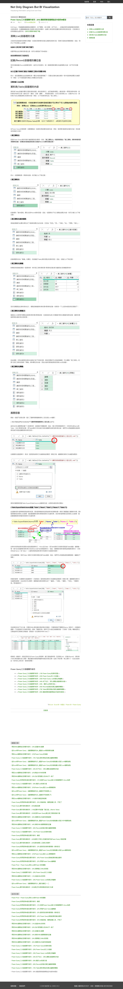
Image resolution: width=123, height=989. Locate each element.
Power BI (68, 705)
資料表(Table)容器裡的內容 (97, 35)
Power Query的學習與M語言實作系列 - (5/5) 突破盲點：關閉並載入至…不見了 (37, 802)
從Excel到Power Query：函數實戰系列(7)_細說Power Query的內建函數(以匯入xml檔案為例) (41, 761)
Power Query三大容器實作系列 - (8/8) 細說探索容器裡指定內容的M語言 (41, 692)
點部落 (87, 2)
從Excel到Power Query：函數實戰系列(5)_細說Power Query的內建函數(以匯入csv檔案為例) (41, 765)
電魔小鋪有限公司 (80, 986)
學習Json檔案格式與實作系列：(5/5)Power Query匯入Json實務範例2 (34, 787)
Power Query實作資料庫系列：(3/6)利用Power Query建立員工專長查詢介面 (36, 813)
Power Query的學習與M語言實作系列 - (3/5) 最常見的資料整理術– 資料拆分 (36, 846)
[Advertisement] (46, 727)
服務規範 (13, 986)
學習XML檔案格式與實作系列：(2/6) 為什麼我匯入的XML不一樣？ (33, 776)
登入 (108, 2)
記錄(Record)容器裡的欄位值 (98, 32)
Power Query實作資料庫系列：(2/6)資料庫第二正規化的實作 (31, 843)
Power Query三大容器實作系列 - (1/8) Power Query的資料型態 (38, 673)
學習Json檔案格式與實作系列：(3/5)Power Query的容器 (30, 754)
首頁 (94, 2)
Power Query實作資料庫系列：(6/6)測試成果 (26, 806)
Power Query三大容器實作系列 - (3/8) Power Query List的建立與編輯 (40, 679)
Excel (51, 705)
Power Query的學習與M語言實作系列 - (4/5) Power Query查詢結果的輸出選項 (37, 857)
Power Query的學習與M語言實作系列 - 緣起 (26, 835)
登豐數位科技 (99, 986)
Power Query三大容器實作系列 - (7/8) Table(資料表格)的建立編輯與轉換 (41, 689)
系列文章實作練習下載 (32, 31)
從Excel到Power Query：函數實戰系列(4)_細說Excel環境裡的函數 (33, 750)
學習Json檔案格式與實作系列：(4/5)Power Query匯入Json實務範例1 (34, 854)
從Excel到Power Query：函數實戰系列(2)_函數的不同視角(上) (32, 791)
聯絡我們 (22, 986)
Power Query (77, 705)
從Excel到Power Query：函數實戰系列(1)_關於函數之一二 (30, 883)
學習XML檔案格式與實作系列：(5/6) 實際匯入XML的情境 (30, 869)
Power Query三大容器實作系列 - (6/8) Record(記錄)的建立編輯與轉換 (40, 687)
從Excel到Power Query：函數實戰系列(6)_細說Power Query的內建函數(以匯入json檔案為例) (41, 850)
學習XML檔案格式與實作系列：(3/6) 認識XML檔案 (28, 747)
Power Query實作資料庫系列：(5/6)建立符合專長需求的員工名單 (32, 887)
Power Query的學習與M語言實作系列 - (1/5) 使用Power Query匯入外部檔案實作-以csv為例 (41, 780)
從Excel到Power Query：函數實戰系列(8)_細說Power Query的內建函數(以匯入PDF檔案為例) (41, 821)
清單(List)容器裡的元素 (96, 29)
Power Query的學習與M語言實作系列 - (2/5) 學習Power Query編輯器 (34, 861)
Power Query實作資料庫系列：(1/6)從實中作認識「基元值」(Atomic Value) (35, 809)
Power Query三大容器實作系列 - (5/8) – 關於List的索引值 (36, 684)
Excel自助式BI (30, 22)
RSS (101, 2)
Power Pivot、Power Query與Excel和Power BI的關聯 (29, 865)
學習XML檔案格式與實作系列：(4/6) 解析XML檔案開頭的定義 (31, 824)
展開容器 (92, 38)
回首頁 (46, 710)
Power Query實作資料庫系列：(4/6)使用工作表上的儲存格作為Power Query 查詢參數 (39, 839)
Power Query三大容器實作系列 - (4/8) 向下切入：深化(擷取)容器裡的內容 (41, 681)
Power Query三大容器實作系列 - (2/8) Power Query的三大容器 (38, 676)
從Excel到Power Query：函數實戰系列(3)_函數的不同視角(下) (32, 795)
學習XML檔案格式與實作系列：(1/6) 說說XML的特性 (28, 876)
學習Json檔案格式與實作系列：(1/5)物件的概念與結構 (29, 798)
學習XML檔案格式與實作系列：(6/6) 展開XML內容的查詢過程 (31, 817)
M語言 (62, 705)
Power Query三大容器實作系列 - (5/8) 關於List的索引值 (29, 784)
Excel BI (56, 705)
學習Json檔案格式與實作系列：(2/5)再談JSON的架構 (29, 773)
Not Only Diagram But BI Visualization (35, 7)
